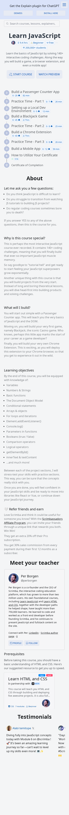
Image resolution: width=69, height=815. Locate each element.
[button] (51, 13)
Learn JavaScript (29, 601)
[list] (36, 129)
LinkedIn (34, 632)
